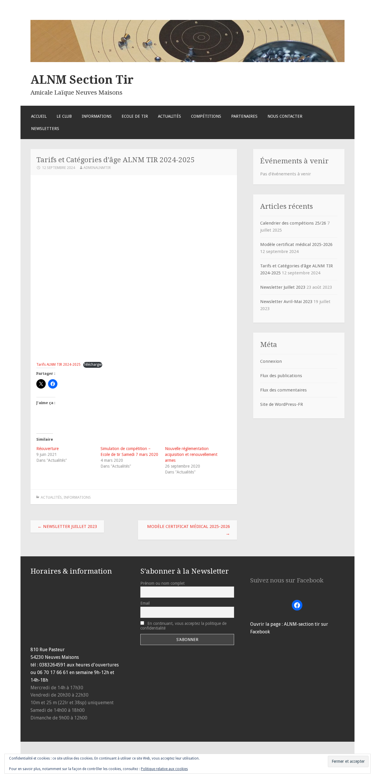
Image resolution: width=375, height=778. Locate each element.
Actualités (169, 116)
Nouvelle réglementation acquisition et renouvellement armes (191, 454)
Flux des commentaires (283, 390)
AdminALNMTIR (97, 167)
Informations (97, 116)
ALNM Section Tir (82, 79)
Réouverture (47, 448)
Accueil (39, 116)
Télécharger (92, 365)
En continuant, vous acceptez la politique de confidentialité (183, 625)
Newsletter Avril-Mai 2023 (286, 301)
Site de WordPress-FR (281, 404)
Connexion (271, 361)
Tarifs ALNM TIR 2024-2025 (58, 365)
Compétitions (206, 116)
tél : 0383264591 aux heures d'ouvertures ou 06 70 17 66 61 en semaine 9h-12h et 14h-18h (74, 672)
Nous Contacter (284, 116)
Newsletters (45, 128)
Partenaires (244, 116)
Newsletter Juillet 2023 (67, 526)
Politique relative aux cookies (164, 769)
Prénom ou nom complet (162, 583)
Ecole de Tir (135, 116)
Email (145, 603)
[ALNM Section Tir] (187, 60)
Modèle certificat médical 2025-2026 (188, 530)
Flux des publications (281, 375)
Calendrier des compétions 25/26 (293, 223)
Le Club (64, 116)
